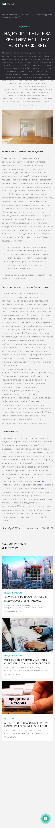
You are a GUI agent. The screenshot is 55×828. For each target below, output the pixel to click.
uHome (43, 481)
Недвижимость (13, 14)
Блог (4, 14)
